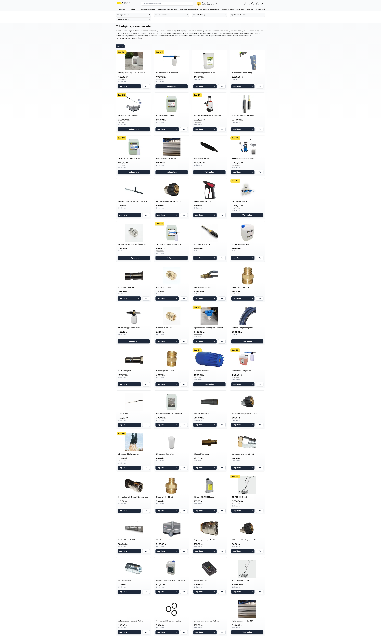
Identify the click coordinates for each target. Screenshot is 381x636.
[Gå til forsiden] (127, 3)
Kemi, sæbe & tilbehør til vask (167, 9)
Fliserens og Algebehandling (188, 9)
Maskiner (133, 9)
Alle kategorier (120, 9)
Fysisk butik (261, 9)
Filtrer (119, 46)
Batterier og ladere (228, 9)
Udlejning (250, 9)
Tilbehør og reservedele (147, 9)
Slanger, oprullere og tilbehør (209, 9)
